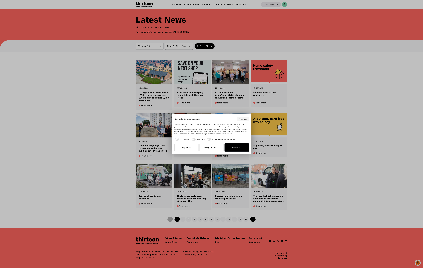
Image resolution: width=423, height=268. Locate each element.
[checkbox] (181, 139)
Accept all (236, 147)
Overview (244, 119)
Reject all (186, 147)
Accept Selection (211, 147)
